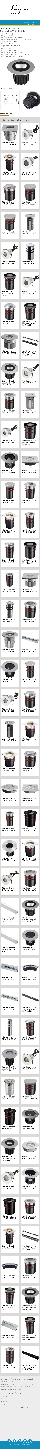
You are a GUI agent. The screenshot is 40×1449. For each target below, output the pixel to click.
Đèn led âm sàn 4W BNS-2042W (9, 501)
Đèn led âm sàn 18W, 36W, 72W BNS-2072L (29, 1367)
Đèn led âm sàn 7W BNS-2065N (8, 1128)
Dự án (3, 1399)
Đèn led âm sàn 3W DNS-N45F (8, 442)
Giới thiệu (4, 1396)
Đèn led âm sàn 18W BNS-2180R (8, 471)
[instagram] (25, 1441)
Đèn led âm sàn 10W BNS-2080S (29, 859)
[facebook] (14, 1441)
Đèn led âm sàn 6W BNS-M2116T (29, 1157)
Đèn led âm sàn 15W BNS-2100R (29, 1277)
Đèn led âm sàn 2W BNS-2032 (29, 1038)
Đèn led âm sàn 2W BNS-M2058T (9, 352)
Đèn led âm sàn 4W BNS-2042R (8, 829)
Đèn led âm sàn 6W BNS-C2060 (8, 978)
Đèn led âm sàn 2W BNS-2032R (8, 591)
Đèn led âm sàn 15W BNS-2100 (29, 770)
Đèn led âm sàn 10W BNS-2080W (29, 1098)
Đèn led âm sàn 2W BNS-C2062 (8, 1336)
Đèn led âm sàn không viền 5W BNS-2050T (8, 293)
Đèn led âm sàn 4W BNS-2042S (8, 173)
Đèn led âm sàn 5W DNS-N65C (8, 1187)
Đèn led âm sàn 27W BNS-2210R (29, 1187)
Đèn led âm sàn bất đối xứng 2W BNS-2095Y (9, 1069)
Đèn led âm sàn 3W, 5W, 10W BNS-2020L (9, 949)
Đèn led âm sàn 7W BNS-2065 (29, 710)
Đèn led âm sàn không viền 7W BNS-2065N (29, 323)
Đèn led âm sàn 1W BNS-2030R (29, 263)
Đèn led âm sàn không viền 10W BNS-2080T (29, 562)
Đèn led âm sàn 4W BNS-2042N (29, 531)
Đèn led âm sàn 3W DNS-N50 (29, 382)
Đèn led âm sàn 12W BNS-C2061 (8, 1008)
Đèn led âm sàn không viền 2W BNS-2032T (8, 1307)
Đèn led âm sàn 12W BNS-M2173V (29, 799)
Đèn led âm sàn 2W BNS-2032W (29, 680)
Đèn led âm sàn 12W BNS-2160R (29, 949)
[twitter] (9, 1441)
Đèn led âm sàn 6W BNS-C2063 (29, 650)
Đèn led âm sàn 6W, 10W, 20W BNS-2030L (8, 920)
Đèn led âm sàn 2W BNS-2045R (8, 1098)
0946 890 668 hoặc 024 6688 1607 (30, 24)
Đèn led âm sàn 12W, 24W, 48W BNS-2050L (29, 1009)
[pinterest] (20, 1441)
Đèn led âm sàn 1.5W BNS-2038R (9, 740)
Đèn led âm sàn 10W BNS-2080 (8, 203)
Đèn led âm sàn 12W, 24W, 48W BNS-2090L (29, 1248)
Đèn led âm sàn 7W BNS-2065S (29, 740)
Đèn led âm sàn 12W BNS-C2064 (29, 978)
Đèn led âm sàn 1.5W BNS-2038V (29, 233)
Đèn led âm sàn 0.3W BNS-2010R (9, 1038)
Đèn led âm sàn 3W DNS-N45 (29, 143)
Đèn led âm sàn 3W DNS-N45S (8, 263)
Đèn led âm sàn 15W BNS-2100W (29, 889)
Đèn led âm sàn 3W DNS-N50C (8, 710)
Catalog (4, 1401)
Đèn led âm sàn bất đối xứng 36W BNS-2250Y (29, 1307)
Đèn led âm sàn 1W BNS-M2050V (9, 143)
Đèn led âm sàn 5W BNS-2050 (8, 322)
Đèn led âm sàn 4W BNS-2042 (8, 561)
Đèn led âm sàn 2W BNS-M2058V (29, 591)
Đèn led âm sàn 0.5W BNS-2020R (9, 621)
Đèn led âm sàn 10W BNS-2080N (9, 1217)
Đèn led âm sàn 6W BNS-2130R (8, 680)
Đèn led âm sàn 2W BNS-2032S (8, 1247)
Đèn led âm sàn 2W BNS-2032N (8, 1366)
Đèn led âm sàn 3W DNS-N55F (29, 292)
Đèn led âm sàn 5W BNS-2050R (8, 412)
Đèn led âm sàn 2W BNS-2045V (29, 412)
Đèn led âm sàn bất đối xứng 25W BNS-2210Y (29, 920)
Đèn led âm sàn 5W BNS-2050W (8, 233)
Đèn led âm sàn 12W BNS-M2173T (9, 799)
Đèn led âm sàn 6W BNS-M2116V (29, 471)
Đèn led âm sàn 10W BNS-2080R (29, 621)
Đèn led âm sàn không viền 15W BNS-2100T (29, 442)
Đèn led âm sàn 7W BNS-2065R (29, 1217)
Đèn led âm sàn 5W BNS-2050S (8, 531)
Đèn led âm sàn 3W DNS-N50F (8, 889)
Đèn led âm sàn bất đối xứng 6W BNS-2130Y (9, 1158)
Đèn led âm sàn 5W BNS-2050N (29, 501)
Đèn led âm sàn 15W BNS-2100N (29, 829)
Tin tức (3, 1404)
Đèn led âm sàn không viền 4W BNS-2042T (29, 1337)
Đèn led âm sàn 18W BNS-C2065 (8, 1277)
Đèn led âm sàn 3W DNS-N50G (29, 1068)
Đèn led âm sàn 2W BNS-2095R (8, 859)
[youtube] (30, 1441)
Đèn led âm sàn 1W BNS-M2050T (9, 650)
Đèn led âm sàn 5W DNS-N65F (29, 173)
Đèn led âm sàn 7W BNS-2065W (29, 203)
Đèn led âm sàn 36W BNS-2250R (29, 1128)
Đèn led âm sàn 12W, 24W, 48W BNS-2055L (29, 353)
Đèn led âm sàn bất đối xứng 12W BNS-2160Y (9, 383)
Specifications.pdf (8, 88)
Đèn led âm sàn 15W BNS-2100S (8, 770)
